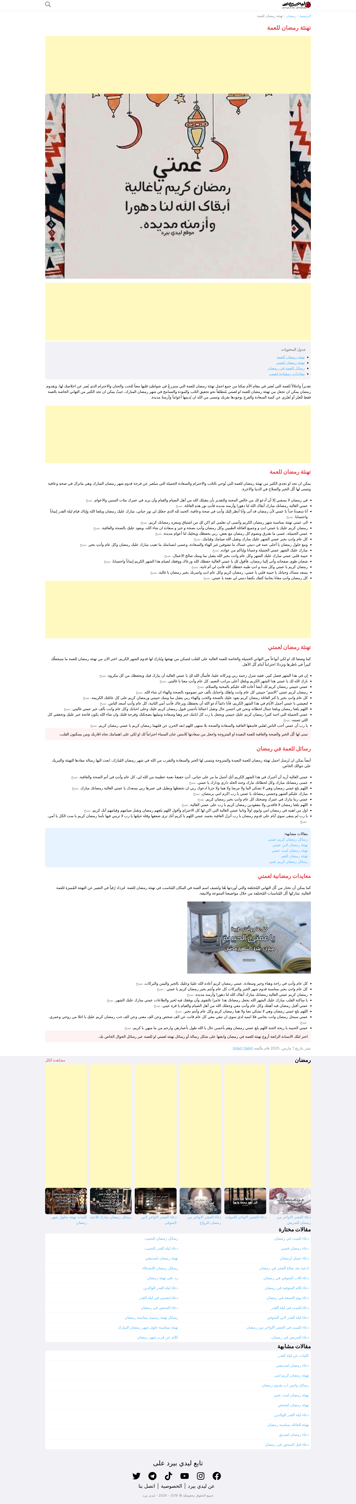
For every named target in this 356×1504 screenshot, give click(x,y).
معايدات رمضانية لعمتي (287, 374)
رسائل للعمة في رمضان (286, 368)
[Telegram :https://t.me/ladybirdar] (152, 1479)
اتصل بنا (146, 1486)
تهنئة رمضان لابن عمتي (290, 845)
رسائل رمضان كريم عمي (288, 861)
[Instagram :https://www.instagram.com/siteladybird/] (201, 1479)
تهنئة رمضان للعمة (291, 357)
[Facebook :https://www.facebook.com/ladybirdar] (217, 1479)
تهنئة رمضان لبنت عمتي (290, 850)
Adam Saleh (243, 1048)
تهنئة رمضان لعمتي (290, 362)
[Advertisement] (187, 65)
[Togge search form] (48, 4)
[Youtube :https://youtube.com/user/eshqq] (185, 1479)
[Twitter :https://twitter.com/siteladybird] (136, 1479)
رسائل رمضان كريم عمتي (288, 839)
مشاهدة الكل (55, 1060)
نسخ (89, 500)
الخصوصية (171, 1486)
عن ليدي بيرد (201, 1486)
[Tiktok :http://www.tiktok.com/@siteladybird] (168, 1479)
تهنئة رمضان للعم (294, 856)
